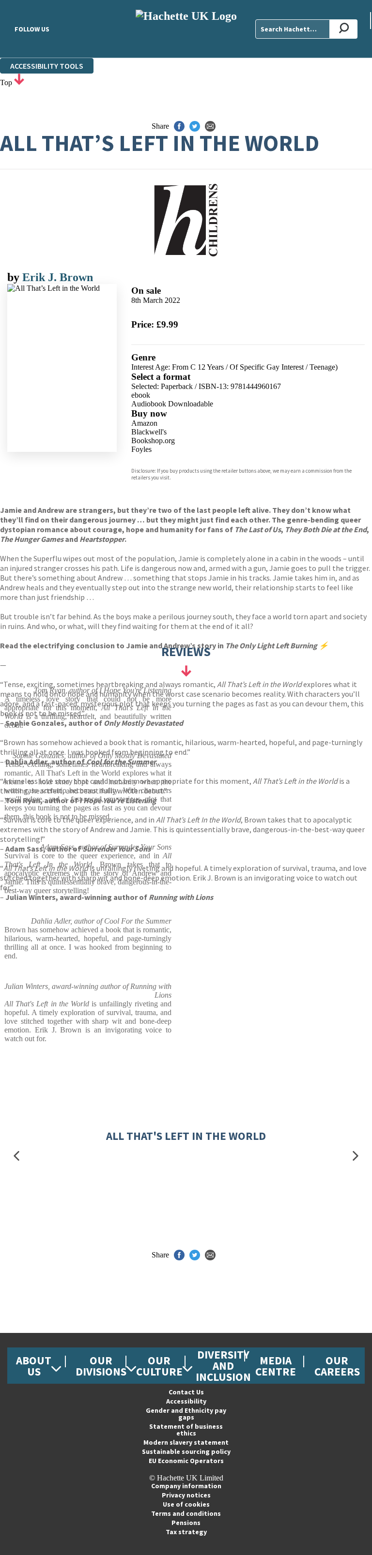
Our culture (159, 1366)
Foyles (141, 449)
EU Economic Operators (186, 1460)
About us (33, 1366)
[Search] (343, 29)
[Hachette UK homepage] (186, 29)
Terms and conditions (186, 1513)
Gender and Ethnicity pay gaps (186, 1413)
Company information (186, 1485)
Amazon (144, 423)
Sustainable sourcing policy (186, 1451)
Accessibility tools (46, 66)
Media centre (275, 1366)
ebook (140, 395)
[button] (16, 1156)
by (14, 277)
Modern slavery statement (186, 1442)
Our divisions (101, 1366)
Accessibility (186, 1401)
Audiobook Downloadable (172, 404)
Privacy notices (186, 1495)
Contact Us (186, 1392)
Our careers (337, 1366)
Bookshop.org (153, 440)
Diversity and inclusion (223, 1365)
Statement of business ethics (186, 1429)
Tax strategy (186, 1531)
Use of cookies (186, 1504)
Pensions (186, 1522)
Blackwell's (149, 432)
